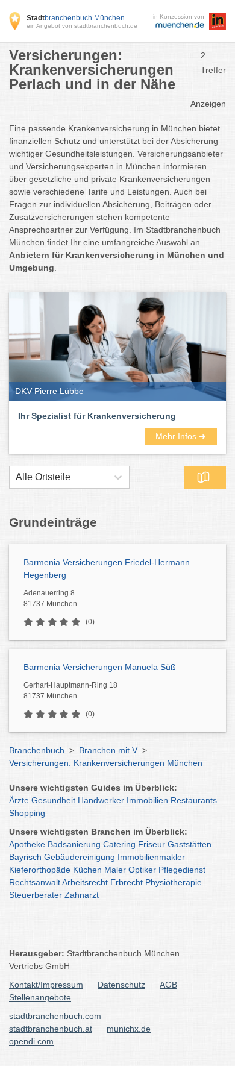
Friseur (151, 844)
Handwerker (101, 800)
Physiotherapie (173, 882)
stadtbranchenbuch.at (50, 1028)
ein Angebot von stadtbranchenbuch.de (82, 25)
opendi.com (31, 1041)
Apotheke (27, 844)
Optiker (142, 869)
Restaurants (194, 800)
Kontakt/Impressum (46, 984)
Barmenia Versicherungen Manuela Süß (100, 667)
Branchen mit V (108, 750)
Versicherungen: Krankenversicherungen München (105, 763)
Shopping (27, 813)
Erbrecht (126, 882)
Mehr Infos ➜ (180, 436)
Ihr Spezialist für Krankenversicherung (97, 416)
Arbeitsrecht (85, 882)
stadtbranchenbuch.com (55, 1016)
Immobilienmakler (151, 857)
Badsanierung (74, 844)
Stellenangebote (40, 997)
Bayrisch (25, 857)
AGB (168, 984)
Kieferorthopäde (39, 869)
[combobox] (15, 477)
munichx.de (129, 1028)
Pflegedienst (181, 869)
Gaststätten (190, 844)
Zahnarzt (81, 895)
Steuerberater (35, 895)
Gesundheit (53, 800)
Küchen (87, 869)
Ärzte (19, 800)
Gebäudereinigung (79, 857)
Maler (115, 869)
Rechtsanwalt (34, 882)
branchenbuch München (76, 18)
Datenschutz (121, 984)
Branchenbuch (36, 750)
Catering (119, 844)
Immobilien (147, 800)
